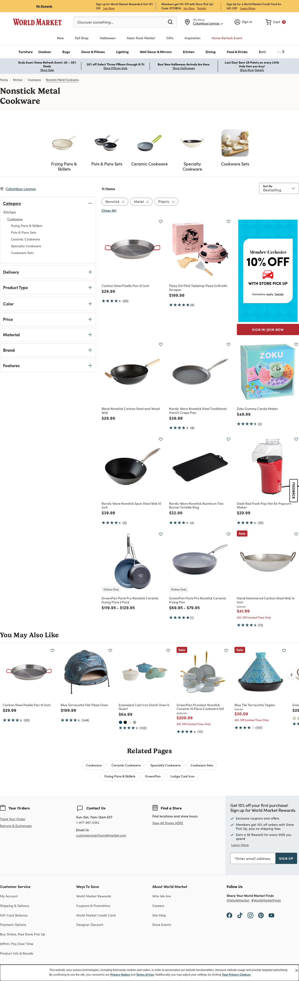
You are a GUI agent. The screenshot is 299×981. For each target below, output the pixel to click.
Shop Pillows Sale (115, 68)
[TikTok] (240, 915)
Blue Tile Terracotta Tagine (255, 704)
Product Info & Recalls (16, 953)
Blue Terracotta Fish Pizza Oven (84, 704)
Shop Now (247, 70)
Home (4, 80)
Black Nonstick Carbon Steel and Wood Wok (131, 410)
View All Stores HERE (167, 823)
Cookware (34, 80)
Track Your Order (12, 819)
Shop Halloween (184, 68)
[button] (26, 51)
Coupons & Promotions (93, 905)
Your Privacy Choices (236, 974)
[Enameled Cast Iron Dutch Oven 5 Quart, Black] (125, 722)
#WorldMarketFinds (266, 900)
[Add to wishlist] (161, 221)
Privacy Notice (120, 974)
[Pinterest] (261, 915)
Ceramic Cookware (126, 765)
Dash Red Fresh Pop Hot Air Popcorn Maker (264, 505)
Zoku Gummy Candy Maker (257, 408)
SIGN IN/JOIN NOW (268, 329)
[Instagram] (250, 915)
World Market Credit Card (96, 915)
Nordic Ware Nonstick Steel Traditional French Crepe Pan (198, 410)
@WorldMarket (238, 900)
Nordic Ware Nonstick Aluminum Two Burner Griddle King (196, 505)
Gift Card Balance (14, 915)
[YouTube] (271, 915)
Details (201, 8)
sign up (286, 858)
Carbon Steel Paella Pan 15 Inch (125, 285)
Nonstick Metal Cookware (62, 80)
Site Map (159, 915)
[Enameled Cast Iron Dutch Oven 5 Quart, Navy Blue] (120, 722)
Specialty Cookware (165, 765)
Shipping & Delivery (14, 905)
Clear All (109, 210)
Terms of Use (145, 974)
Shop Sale (47, 70)
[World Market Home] (37, 22)
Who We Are (161, 896)
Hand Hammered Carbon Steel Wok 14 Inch (266, 600)
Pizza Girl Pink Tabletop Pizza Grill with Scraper (198, 287)
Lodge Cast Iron (183, 776)
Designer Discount (89, 924)
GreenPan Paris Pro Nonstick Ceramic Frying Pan (197, 600)
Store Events (161, 924)
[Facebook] (229, 915)
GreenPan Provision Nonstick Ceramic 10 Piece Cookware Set (200, 706)
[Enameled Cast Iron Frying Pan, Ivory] (294, 718)
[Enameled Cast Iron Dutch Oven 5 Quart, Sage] (134, 722)
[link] (276, 22)
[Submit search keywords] (170, 22)
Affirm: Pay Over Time (16, 944)
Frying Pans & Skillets (119, 776)
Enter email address (253, 858)
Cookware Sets (201, 765)
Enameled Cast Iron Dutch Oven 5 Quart (144, 706)
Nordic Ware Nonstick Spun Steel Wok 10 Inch (131, 505)
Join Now (108, 8)
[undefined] (269, 51)
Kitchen (18, 80)
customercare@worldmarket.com (101, 835)
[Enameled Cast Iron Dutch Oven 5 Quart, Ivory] (130, 722)
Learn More (247, 8)
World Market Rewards (93, 896)
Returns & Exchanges (16, 826)
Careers (158, 905)
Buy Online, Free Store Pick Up (22, 934)
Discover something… (95, 22)
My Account (9, 896)
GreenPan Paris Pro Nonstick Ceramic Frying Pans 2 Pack (130, 600)
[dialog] (149, 973)
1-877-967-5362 (87, 823)
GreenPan (153, 776)
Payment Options (13, 924)
